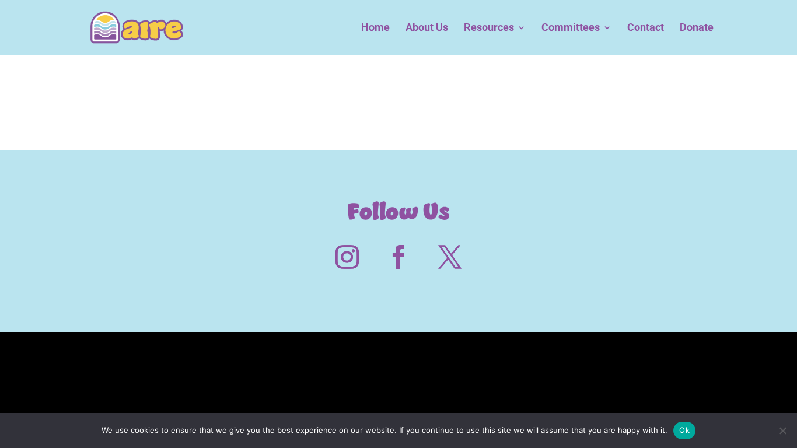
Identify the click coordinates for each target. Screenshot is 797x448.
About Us (427, 28)
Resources (489, 28)
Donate (697, 28)
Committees (570, 28)
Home (375, 28)
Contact (645, 28)
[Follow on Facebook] (398, 257)
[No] (782, 430)
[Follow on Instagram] (347, 257)
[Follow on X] (450, 257)
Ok (684, 430)
